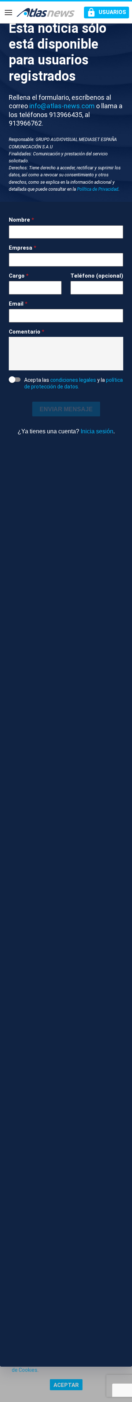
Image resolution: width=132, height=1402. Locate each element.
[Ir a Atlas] (45, 12)
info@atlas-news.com (62, 106)
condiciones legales (73, 380)
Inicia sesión (97, 431)
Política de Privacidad (97, 189)
